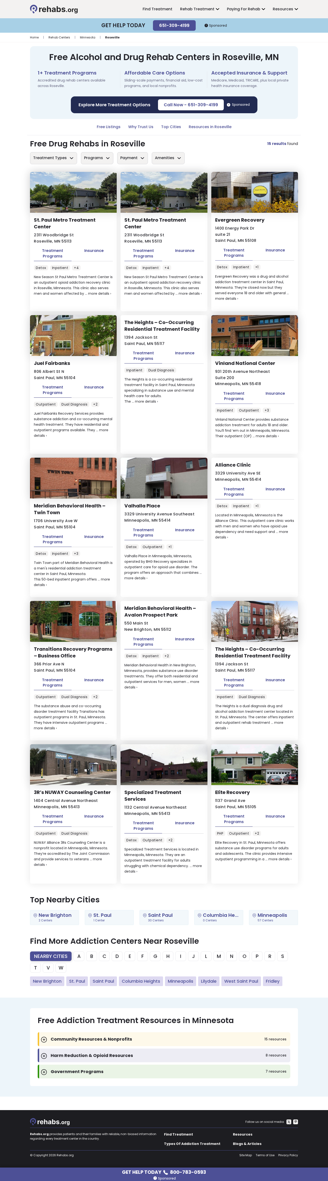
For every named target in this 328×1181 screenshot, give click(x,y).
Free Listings (109, 127)
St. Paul (77, 981)
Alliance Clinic (233, 465)
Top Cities (171, 127)
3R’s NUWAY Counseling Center (72, 792)
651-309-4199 (174, 25)
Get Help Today (164, 1172)
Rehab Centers (59, 37)
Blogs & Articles (247, 1143)
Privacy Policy (288, 1155)
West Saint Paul (241, 981)
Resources (283, 9)
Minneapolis (180, 981)
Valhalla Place (142, 505)
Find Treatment (157, 9)
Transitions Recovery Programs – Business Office (73, 652)
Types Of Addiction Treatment (192, 1143)
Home (34, 37)
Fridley (272, 981)
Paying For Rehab (243, 9)
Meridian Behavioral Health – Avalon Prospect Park (160, 611)
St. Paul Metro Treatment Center (65, 223)
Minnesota (87, 37)
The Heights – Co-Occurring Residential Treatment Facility (162, 325)
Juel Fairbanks (52, 363)
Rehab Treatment (197, 9)
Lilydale (209, 981)
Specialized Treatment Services (152, 795)
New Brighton (47, 981)
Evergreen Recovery (240, 220)
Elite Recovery (232, 792)
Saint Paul (103, 981)
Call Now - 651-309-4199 (191, 105)
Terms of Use (265, 1155)
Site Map (245, 1155)
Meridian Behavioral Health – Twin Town (69, 509)
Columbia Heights (141, 981)
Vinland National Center (245, 363)
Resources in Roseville (210, 127)
